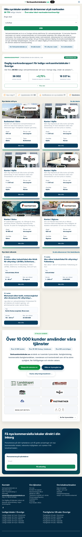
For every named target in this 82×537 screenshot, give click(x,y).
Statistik (59, 492)
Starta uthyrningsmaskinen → (40, 374)
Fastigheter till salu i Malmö (52, 519)
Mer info (21, 145)
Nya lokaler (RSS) (35, 502)
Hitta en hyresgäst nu (52, 367)
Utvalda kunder (36, 47)
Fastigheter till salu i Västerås (52, 522)
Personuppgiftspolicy (36, 497)
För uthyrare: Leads (51, 47)
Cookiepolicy (33, 499)
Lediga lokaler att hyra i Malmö (12, 519)
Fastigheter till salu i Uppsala (52, 521)
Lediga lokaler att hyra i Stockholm (13, 515)
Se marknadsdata (66, 47)
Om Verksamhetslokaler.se (18, 47)
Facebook (3, 507)
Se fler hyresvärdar (68, 417)
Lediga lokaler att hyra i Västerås (13, 522)
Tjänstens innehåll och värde (38, 495)
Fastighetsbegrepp (63, 493)
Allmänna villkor (34, 493)
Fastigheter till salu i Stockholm (53, 515)
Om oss (31, 488)
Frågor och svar (62, 490)
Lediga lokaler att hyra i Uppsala (13, 521)
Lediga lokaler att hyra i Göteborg (13, 517)
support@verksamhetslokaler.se (13, 495)
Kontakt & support (35, 490)
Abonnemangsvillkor (36, 492)
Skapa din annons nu (29, 367)
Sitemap (32, 501)
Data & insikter (61, 488)
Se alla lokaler (75, 101)
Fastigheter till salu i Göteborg (53, 517)
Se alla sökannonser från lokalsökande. (66, 252)
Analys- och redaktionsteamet (67, 495)
